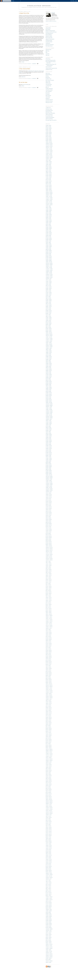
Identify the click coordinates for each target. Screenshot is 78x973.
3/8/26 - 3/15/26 (48, 962)
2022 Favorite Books (49, 118)
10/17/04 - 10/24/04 (49, 144)
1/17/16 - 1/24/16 (49, 846)
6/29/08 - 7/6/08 (48, 384)
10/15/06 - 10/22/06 (49, 263)
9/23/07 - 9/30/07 (49, 330)
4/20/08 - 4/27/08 (49, 370)
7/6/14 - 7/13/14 (48, 791)
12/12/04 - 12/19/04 (49, 156)
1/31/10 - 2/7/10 (48, 498)
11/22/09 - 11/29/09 (49, 484)
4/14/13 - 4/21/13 (49, 717)
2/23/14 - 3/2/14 (48, 771)
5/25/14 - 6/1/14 (48, 785)
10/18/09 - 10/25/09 (49, 477)
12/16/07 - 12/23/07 (49, 345)
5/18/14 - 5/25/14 (49, 784)
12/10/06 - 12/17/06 (49, 274)
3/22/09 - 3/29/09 (49, 435)
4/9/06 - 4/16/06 (48, 225)
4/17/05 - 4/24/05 (49, 174)
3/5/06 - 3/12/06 (48, 218)
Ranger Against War (49, 37)
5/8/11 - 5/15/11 (48, 584)
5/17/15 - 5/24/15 (49, 831)
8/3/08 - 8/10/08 (48, 391)
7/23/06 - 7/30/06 (49, 246)
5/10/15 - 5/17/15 (49, 830)
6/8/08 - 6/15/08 (48, 380)
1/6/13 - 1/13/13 (48, 700)
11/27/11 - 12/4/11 (49, 622)
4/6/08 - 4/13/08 (48, 367)
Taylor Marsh (48, 96)
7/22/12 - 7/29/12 (49, 668)
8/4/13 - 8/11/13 (48, 738)
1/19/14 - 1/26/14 (49, 766)
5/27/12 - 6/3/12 (48, 658)
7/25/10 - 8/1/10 (48, 532)
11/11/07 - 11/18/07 (49, 338)
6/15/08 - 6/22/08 (49, 381)
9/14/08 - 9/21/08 (49, 399)
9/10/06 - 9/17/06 (49, 256)
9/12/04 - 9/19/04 (49, 137)
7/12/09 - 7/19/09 (49, 458)
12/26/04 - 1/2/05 (49, 158)
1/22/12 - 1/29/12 (49, 633)
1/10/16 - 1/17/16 (49, 845)
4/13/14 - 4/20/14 (49, 779)
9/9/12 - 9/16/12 (48, 678)
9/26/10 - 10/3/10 (49, 544)
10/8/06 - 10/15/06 (49, 261)
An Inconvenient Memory (50, 117)
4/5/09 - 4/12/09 (48, 438)
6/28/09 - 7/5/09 (48, 455)
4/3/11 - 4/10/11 (48, 578)
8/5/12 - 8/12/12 (48, 671)
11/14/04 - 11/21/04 (49, 150)
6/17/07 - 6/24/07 (49, 311)
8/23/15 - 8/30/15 (49, 841)
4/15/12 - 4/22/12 (49, 650)
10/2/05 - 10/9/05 (49, 189)
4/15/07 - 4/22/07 (49, 299)
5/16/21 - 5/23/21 (49, 934)
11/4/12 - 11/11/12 (49, 689)
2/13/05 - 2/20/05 (49, 167)
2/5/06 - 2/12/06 (48, 213)
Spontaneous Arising (49, 101)
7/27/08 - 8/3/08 (48, 389)
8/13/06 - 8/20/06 (49, 250)
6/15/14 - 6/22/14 (49, 789)
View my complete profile (51, 21)
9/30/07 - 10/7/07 (49, 331)
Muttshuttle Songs (49, 111)
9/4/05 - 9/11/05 (48, 183)
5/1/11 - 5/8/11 (48, 583)
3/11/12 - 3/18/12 (49, 643)
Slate (46, 52)
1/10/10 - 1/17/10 (49, 494)
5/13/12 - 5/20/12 (49, 656)
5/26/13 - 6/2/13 (48, 724)
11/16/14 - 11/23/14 (49, 807)
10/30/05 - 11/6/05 (49, 195)
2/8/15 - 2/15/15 (48, 820)
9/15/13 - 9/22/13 (49, 745)
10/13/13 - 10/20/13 (49, 749)
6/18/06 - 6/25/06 (49, 239)
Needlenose (48, 98)
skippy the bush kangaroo (50, 39)
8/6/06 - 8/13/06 (48, 249)
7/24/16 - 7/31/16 (49, 862)
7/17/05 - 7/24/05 (49, 176)
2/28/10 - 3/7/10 (48, 504)
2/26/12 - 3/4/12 (48, 640)
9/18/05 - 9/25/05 (49, 186)
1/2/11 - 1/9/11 (48, 561)
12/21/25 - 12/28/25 (49, 960)
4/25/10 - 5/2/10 (48, 515)
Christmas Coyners (49, 109)
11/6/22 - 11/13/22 (49, 951)
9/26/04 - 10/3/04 (49, 140)
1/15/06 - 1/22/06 (49, 208)
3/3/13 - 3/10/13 (48, 710)
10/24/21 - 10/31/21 (49, 944)
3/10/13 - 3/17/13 (49, 711)
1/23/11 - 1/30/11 (49, 565)
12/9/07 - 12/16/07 (49, 344)
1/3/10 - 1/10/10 (48, 493)
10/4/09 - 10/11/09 (49, 474)
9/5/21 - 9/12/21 (48, 940)
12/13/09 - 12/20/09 (49, 488)
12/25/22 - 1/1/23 (49, 952)
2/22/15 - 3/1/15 (48, 823)
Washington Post (48, 49)
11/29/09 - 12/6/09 (49, 486)
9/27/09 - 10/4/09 (49, 473)
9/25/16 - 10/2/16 (49, 871)
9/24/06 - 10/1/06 (49, 259)
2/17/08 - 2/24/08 (49, 357)
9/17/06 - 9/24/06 (49, 257)
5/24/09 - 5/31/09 (49, 448)
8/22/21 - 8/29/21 (49, 937)
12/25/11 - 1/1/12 (49, 628)
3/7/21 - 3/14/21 (48, 933)
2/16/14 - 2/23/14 (49, 770)
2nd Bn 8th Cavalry (49, 69)
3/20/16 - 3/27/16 (49, 855)
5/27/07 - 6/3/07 (48, 307)
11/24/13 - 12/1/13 (49, 756)
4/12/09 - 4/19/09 (49, 440)
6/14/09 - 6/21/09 (49, 452)
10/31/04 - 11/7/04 (49, 147)
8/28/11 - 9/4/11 (48, 605)
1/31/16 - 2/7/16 (48, 849)
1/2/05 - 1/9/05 (48, 160)
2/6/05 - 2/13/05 (48, 165)
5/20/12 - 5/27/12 (49, 657)
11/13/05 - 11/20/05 (49, 197)
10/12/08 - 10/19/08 (49, 403)
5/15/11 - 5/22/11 (49, 586)
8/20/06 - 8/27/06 (49, 252)
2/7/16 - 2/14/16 (48, 850)
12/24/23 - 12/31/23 (49, 955)
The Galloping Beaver (49, 33)
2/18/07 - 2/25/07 (49, 288)
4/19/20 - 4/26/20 (49, 920)
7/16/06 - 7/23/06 (49, 245)
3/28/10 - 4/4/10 (48, 509)
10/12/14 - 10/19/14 (49, 800)
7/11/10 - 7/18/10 (49, 529)
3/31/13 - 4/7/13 (48, 714)
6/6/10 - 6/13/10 (48, 522)
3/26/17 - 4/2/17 (48, 887)
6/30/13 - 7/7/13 (48, 731)
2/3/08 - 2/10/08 (48, 355)
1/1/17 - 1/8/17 (48, 880)
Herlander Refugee (49, 34)
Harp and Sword (48, 95)
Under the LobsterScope (50, 44)
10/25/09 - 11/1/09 (49, 479)
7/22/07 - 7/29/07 (49, 318)
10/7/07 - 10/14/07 (49, 332)
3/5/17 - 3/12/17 (48, 885)
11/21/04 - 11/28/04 (49, 151)
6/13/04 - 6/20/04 (49, 128)
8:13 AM (29, 78)
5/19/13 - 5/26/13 (49, 722)
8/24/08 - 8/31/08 (49, 395)
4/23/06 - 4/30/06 (49, 228)
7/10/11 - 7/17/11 (49, 597)
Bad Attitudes (48, 29)
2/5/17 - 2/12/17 (48, 884)
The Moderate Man (49, 40)
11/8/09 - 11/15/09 (49, 481)
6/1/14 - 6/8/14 (48, 786)
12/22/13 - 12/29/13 (49, 760)
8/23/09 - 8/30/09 (49, 466)
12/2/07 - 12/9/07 (49, 342)
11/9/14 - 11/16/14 (49, 806)
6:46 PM (29, 63)
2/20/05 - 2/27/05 (49, 168)
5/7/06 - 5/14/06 (48, 231)
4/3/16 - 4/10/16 (48, 857)
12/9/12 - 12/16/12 (49, 695)
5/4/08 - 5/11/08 (48, 373)
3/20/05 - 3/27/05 (49, 172)
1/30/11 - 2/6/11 (48, 566)
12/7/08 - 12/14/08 (49, 415)
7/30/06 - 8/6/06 (48, 247)
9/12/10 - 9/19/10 (49, 541)
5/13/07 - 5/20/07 (49, 305)
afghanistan (23, 76)
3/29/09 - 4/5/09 (48, 437)
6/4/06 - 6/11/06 (48, 236)
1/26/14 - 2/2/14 (48, 767)
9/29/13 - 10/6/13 (49, 747)
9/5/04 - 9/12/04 (48, 136)
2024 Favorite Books (49, 114)
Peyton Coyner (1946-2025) (50, 113)
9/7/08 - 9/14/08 (48, 398)
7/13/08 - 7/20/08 (49, 387)
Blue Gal (47, 87)
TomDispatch (48, 43)
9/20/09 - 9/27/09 (49, 472)
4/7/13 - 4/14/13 (48, 715)
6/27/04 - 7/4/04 (48, 129)
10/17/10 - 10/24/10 (49, 548)
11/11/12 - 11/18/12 (49, 690)
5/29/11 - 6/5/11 (48, 589)
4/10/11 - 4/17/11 (49, 579)
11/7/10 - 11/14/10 (49, 552)
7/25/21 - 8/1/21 (48, 935)
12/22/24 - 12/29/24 (49, 956)
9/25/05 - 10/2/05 (49, 188)
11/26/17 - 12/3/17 (49, 898)
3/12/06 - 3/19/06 (49, 220)
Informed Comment (49, 36)
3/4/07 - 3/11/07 (48, 291)
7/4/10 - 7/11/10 (48, 527)
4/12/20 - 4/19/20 (49, 919)
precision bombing (25, 84)
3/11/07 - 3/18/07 (49, 292)
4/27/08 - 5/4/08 (48, 371)
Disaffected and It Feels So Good (51, 32)
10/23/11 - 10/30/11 (49, 615)
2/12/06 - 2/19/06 (49, 214)
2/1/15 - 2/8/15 (48, 818)
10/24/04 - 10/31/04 (49, 146)
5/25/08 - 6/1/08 (48, 377)
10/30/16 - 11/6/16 (49, 873)
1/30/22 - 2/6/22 (48, 949)
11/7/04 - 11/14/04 (49, 149)
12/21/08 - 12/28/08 (49, 417)
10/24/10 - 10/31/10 (49, 550)
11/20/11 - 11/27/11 (49, 621)
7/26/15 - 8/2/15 (48, 838)
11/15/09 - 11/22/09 (49, 483)
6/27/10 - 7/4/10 (48, 526)
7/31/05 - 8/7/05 (48, 178)
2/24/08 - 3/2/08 (48, 359)
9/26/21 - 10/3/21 (49, 942)
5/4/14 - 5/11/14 (48, 782)
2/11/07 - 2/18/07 (49, 286)
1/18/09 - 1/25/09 (49, 423)
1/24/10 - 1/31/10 (49, 497)
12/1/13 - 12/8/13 (49, 757)
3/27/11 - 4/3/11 (48, 576)
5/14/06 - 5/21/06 (49, 232)
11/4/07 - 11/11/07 (49, 337)
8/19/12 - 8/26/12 (49, 674)
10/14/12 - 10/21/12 (49, 685)
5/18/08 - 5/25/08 (49, 376)
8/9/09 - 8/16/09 (48, 463)
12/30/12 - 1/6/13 (49, 699)
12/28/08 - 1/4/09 (49, 419)
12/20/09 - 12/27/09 (49, 490)
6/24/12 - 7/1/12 (48, 664)
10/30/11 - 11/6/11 (49, 617)
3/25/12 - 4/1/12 (48, 646)
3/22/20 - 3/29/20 (49, 916)
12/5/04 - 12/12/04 (49, 154)
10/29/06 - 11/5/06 (49, 266)
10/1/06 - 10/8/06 (49, 260)
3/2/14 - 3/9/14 (48, 773)
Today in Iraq (48, 81)
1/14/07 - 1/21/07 (49, 281)
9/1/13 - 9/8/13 (48, 743)
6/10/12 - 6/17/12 (49, 661)
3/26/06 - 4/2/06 (48, 222)
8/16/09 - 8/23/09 (49, 465)
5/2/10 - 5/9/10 (48, 516)
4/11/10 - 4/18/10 (49, 512)
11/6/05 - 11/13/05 (49, 196)
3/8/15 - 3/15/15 (48, 825)
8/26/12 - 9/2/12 (48, 675)
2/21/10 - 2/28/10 (49, 502)
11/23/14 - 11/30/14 (49, 809)
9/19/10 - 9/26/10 (49, 543)
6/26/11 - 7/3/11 (48, 594)
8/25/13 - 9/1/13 (48, 742)
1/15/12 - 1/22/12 (49, 632)
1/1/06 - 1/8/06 (48, 206)
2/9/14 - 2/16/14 (48, 768)
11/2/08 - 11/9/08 (49, 408)
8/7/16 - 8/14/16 (48, 864)
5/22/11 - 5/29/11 (49, 587)
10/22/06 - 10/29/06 (49, 264)
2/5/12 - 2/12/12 (48, 636)
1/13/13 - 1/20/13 (49, 701)
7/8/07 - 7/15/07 (48, 316)
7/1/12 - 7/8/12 (48, 665)
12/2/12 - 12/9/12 (49, 693)
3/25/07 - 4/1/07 (48, 295)
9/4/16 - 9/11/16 (48, 869)
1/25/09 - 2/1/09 (48, 424)
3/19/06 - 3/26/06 (49, 221)
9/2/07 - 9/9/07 (48, 325)
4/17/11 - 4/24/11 (49, 580)
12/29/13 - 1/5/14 (49, 761)
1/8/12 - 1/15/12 (48, 630)
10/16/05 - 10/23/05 (49, 192)
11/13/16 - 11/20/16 (49, 874)
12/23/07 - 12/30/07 (49, 346)
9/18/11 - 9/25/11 (49, 610)
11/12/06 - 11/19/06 (49, 268)
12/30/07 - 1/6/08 (49, 348)
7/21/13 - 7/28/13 (49, 735)
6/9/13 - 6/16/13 (48, 727)
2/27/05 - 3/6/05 (48, 169)
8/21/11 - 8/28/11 (49, 604)
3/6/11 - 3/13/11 (48, 572)
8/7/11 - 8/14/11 (48, 603)
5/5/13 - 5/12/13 (48, 721)
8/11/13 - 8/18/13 (49, 739)
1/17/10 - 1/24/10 (49, 495)
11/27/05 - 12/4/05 (49, 200)
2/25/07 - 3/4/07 (48, 289)
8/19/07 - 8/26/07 (49, 323)
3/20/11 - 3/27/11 (49, 575)
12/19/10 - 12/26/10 (49, 559)
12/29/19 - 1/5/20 (49, 909)
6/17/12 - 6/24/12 (49, 662)
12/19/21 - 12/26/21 (49, 948)
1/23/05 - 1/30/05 (49, 163)
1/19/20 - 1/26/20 (49, 910)
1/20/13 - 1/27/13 (49, 703)
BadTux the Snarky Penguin (50, 30)
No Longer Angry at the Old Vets (51, 120)
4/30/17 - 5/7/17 (48, 889)
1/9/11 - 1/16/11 (48, 562)
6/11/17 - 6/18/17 (49, 892)
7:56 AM (29, 87)
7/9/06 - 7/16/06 (48, 243)
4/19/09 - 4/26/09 (49, 441)
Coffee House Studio (49, 89)
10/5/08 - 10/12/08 (49, 402)
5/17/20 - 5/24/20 (49, 923)
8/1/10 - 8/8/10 (48, 533)
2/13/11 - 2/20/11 (49, 569)
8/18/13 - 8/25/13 (49, 740)
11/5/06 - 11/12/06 (49, 267)
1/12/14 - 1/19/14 (49, 764)
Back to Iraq (48, 73)
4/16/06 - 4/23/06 (49, 227)
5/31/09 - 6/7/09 (48, 449)
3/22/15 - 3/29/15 (49, 827)
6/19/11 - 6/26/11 (49, 593)
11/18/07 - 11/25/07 (49, 339)
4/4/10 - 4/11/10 (48, 511)
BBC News (47, 51)
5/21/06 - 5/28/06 (49, 234)
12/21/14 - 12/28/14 (49, 813)
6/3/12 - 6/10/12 (48, 660)
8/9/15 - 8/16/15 (48, 839)
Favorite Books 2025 (49, 110)
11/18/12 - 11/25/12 (49, 692)
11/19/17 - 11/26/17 (49, 896)
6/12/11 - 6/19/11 (49, 591)
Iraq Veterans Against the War (50, 60)
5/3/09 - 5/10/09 (48, 444)
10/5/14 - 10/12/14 (49, 799)
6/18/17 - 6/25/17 (49, 894)
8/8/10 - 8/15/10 (48, 534)
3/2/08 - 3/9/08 (48, 360)
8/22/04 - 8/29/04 (49, 133)
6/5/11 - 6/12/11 (48, 590)
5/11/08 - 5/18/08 (49, 374)
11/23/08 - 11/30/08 (49, 412)
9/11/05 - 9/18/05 (49, 185)
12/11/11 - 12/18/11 (49, 625)
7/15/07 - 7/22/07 (49, 317)
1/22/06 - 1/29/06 (49, 210)
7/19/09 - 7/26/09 (49, 459)
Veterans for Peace (49, 66)
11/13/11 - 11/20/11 (49, 619)
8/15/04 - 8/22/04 (49, 132)
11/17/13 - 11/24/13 (49, 754)
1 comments (34, 63)
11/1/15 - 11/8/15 (49, 842)
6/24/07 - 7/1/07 (48, 313)
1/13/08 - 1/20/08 (49, 350)
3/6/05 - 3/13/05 (48, 171)
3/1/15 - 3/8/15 (48, 824)
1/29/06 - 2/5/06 (48, 211)
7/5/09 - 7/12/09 (48, 456)
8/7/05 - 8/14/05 (48, 179)
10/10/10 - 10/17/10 (49, 547)
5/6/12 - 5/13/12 (48, 654)
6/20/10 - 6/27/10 (49, 525)
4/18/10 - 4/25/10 (49, 513)
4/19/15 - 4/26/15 (49, 828)
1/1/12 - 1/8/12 (48, 629)
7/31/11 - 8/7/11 (48, 601)
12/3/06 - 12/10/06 (49, 273)
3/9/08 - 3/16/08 (48, 362)
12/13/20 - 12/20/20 (49, 928)
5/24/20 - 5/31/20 (49, 924)
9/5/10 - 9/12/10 (48, 540)
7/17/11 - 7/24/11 (49, 598)
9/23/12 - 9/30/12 (49, 681)
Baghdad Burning (49, 74)
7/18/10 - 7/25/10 (49, 530)
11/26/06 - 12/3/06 (49, 271)
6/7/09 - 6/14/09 (48, 451)
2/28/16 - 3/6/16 (48, 852)
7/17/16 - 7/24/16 (49, 860)
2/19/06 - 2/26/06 (49, 215)
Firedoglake (48, 94)
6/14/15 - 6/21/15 (49, 834)
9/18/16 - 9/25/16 (49, 870)
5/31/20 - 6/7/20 (48, 926)
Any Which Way (48, 85)
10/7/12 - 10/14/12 (49, 683)
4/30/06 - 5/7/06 (48, 229)
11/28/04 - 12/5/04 (49, 153)
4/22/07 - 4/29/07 (49, 300)
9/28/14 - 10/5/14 (49, 798)
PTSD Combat (48, 82)
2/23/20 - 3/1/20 (48, 913)
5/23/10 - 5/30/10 (49, 519)
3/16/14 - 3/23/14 (49, 775)
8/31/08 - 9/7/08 (48, 396)
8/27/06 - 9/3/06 (48, 253)
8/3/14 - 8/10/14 (48, 792)
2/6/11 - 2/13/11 (48, 568)
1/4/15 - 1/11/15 (48, 816)
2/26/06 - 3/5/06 (48, 217)
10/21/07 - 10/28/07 (49, 335)
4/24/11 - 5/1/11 (48, 582)
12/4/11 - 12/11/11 (49, 623)
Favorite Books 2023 (49, 116)
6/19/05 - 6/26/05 (49, 175)
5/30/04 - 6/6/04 (48, 125)
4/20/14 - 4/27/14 (49, 781)
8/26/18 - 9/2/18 (48, 908)
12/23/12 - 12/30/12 (49, 697)
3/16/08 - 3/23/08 (49, 363)
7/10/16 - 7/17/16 (49, 859)
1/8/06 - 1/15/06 (48, 207)
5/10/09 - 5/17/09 (49, 445)
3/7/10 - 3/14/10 (48, 505)
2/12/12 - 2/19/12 (49, 637)
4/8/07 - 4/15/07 (48, 298)
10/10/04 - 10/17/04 (49, 143)
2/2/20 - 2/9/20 (48, 912)
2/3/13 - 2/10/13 (48, 706)
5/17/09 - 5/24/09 (49, 447)
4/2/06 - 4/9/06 (48, 224)
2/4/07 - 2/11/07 (48, 285)
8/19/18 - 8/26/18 (49, 906)
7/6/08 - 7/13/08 (48, 385)
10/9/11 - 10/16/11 (49, 614)
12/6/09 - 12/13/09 (49, 487)
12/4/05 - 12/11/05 (49, 201)
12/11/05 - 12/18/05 (49, 203)
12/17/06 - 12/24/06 (49, 275)
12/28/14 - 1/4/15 (49, 814)
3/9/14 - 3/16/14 (48, 774)
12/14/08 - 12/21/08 (49, 416)
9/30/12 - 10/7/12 (49, 682)
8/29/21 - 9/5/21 (48, 938)
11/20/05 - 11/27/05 (49, 199)
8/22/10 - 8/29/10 (49, 537)
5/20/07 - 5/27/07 (49, 306)
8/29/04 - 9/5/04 (48, 135)
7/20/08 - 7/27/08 (49, 388)
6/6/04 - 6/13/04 (48, 126)
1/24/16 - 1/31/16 (49, 848)
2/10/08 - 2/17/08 (49, 356)
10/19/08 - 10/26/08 (49, 405)
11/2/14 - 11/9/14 (49, 805)
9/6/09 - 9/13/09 (48, 469)
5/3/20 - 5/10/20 (48, 921)
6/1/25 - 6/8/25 (48, 959)
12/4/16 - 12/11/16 (49, 876)
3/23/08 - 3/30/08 (49, 364)
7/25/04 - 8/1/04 (48, 130)
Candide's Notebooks (49, 88)
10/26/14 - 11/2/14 (49, 803)
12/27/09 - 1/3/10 (49, 491)
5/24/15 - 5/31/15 (49, 832)
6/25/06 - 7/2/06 (48, 240)
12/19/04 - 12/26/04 (49, 157)
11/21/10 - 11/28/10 (49, 554)
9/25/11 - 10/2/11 (49, 611)
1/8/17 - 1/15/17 (48, 881)
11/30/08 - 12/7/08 (49, 413)
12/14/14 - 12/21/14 (49, 811)
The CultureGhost (49, 91)
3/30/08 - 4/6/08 (48, 366)
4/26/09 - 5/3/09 (48, 442)
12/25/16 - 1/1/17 (49, 878)
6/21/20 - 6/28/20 (49, 927)
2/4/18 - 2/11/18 (48, 901)
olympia (23, 61)
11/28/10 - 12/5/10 (49, 555)
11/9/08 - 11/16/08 (49, 409)
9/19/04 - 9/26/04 (49, 139)
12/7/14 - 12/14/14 (49, 810)
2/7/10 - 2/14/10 (48, 500)
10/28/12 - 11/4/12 (49, 688)
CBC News (47, 55)
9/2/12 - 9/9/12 (48, 676)
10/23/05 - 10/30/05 (49, 193)
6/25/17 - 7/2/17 (48, 895)
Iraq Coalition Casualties (50, 80)
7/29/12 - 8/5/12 (48, 669)
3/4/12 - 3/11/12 (48, 642)
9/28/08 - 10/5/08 (49, 401)
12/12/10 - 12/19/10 (49, 558)
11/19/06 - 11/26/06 (49, 270)
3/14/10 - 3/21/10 (49, 506)
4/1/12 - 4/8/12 (48, 647)
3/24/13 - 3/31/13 (49, 713)
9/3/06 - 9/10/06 (48, 254)
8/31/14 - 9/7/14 (48, 795)
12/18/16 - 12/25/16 (49, 877)
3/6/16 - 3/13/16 (48, 853)
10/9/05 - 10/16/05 (49, 190)
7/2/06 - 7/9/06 (48, 242)
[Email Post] (37, 63)
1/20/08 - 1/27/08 (49, 352)
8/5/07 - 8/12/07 (48, 321)
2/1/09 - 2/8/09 (48, 426)
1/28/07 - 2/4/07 (48, 284)
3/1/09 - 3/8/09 (48, 431)
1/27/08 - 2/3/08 (48, 353)
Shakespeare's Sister (49, 102)
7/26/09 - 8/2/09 (48, 461)
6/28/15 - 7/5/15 (48, 837)
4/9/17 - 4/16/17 (48, 888)
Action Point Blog (49, 84)
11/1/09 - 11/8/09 (49, 480)
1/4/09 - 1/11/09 (48, 420)
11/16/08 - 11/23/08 (49, 410)
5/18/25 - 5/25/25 (49, 958)
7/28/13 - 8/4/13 (48, 736)
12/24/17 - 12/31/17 (49, 899)
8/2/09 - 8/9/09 (48, 462)
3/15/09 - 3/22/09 (49, 434)
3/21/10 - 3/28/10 (49, 508)
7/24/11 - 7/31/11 (49, 600)
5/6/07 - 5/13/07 (48, 303)
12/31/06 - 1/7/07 (49, 278)
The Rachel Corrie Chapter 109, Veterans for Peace (51, 65)
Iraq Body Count (48, 78)
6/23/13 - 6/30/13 (49, 729)
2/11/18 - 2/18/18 (49, 902)
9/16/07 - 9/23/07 (49, 328)
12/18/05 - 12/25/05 (49, 204)
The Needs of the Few (49, 99)
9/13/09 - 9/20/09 (49, 470)
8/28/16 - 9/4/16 (48, 867)
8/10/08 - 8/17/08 (49, 392)
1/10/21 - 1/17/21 (49, 931)
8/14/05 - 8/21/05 (49, 181)
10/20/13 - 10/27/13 (49, 750)
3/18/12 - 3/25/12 (49, 644)
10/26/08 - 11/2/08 (49, 406)
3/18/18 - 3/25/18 (49, 905)
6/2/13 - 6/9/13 (48, 725)
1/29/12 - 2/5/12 (48, 635)
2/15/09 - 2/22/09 (49, 428)
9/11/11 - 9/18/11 (49, 608)
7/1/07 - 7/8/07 (48, 314)
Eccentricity (48, 92)
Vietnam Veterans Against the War (51, 68)
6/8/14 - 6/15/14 (48, 788)
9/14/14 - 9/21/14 (49, 796)
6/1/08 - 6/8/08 (48, 378)
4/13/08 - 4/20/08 (49, 369)
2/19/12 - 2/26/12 (49, 639)
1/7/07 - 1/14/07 (48, 279)
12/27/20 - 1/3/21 (49, 930)
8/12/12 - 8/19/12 (49, 672)
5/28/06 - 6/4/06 (48, 235)
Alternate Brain (48, 27)
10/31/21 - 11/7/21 (49, 945)
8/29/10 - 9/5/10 (48, 539)
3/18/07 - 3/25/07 (49, 293)
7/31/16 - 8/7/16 (48, 863)
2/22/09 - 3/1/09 (48, 430)
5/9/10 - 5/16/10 (48, 518)
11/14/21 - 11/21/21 (49, 947)
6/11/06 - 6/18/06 (49, 238)
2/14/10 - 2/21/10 (49, 501)
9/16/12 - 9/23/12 (49, 679)
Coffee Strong (48, 58)
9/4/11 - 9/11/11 (48, 607)
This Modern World (49, 41)
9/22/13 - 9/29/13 (49, 746)
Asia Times (47, 53)
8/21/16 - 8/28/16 (49, 866)
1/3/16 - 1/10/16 (48, 844)
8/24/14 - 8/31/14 (49, 793)
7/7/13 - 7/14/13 (48, 732)
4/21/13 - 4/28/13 (49, 718)
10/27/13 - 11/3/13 (49, 752)
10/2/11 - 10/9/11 (49, 612)
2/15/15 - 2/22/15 (49, 821)
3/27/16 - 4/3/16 (48, 856)
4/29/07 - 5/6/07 (48, 302)
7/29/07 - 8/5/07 (48, 320)
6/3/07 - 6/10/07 (48, 309)
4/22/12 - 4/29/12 (49, 651)
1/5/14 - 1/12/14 (48, 763)
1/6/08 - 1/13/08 (48, 349)
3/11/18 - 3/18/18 (49, 903)
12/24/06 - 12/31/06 (49, 277)
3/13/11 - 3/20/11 (49, 573)
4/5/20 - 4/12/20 (48, 917)
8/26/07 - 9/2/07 (48, 324)
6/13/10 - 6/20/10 (49, 523)
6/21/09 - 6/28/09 (49, 454)
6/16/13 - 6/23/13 (49, 728)
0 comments (34, 78)
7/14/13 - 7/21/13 (49, 734)
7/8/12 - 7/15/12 (48, 667)
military (23, 85)
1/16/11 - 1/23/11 (49, 564)
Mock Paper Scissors (49, 45)
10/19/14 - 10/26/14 (49, 802)
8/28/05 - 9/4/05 (48, 182)
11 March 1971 (48, 107)
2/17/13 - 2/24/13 (49, 708)
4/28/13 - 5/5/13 (48, 720)
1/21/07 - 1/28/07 (49, 282)
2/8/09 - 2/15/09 (48, 427)
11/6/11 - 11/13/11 (49, 618)
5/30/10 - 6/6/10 (48, 520)
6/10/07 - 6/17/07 (49, 310)
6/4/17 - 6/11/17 (48, 891)
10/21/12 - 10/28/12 (49, 686)
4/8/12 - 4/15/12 (48, 649)
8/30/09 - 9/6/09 (48, 467)
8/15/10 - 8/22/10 (49, 536)
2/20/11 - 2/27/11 (49, 571)
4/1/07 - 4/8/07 (48, 296)
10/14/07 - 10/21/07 (49, 334)
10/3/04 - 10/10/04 (49, 142)
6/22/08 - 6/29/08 (49, 383)
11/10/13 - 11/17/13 (49, 753)
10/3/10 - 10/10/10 (49, 545)
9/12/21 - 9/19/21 (49, 941)
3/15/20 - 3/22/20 (49, 915)
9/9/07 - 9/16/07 (48, 327)
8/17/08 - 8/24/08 (49, 394)
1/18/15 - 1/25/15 (49, 817)
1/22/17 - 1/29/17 (49, 883)
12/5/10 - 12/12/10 (49, 557)
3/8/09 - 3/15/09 (48, 433)
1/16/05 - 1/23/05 (49, 161)
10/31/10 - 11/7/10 (49, 551)
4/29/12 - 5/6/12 (48, 653)
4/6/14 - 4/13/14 (48, 778)
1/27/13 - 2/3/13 (48, 704)
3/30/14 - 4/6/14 (48, 777)
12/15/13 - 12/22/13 (49, 759)
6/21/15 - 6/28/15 (49, 835)
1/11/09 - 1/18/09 (49, 422)
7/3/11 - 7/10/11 (48, 596)
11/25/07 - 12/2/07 (49, 341)
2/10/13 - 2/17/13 (49, 707)
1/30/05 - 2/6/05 (48, 164)
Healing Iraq (48, 77)
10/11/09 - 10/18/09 (49, 476)
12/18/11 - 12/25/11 (49, 626)
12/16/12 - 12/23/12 (49, 696)
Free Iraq (47, 76)
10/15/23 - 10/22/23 (49, 954)
